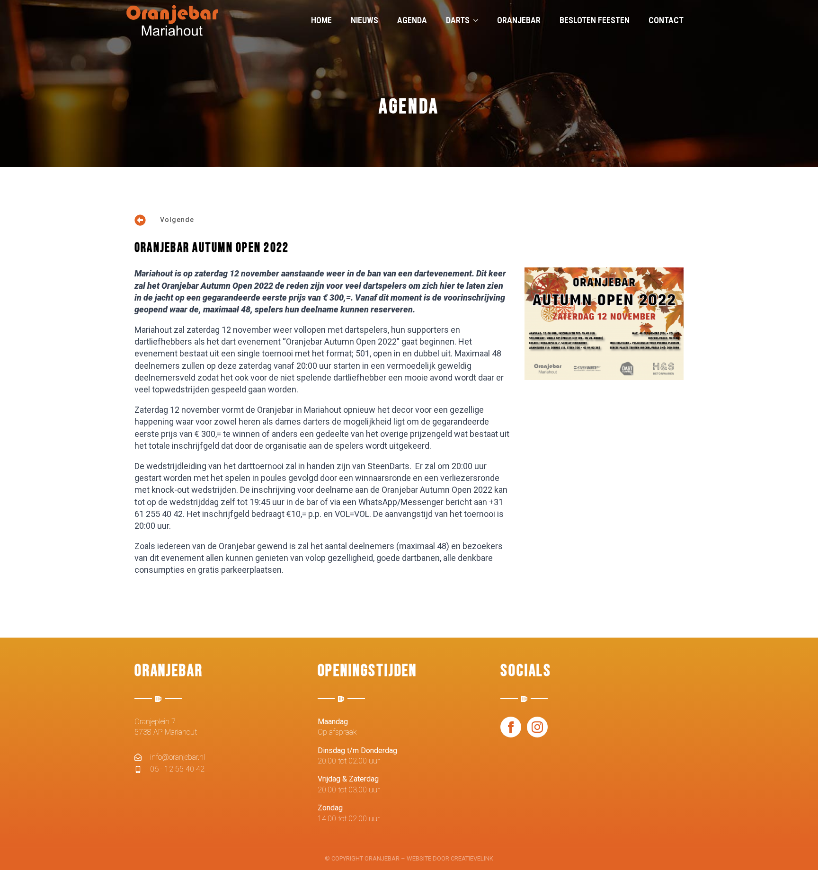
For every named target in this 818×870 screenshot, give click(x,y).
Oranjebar (519, 20)
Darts (458, 20)
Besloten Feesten (595, 20)
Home (321, 20)
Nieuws (364, 20)
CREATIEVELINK (472, 858)
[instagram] (537, 727)
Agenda (412, 20)
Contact (666, 20)
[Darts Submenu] (479, 20)
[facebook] (510, 727)
